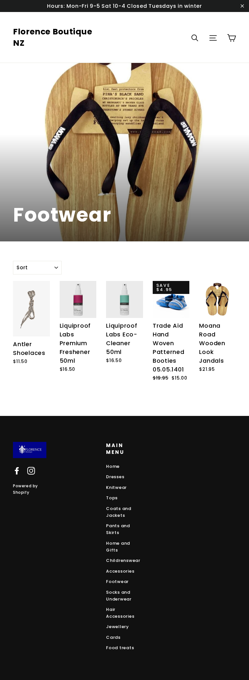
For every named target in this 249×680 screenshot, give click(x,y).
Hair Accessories (120, 612)
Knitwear (116, 487)
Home (113, 466)
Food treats (120, 648)
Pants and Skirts (118, 529)
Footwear (117, 581)
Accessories (120, 571)
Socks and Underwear (119, 595)
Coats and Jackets (118, 511)
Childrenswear (123, 560)
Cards (113, 637)
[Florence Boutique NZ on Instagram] (31, 471)
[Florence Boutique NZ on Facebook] (17, 471)
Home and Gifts (118, 546)
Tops (112, 498)
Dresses (115, 477)
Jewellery (117, 627)
